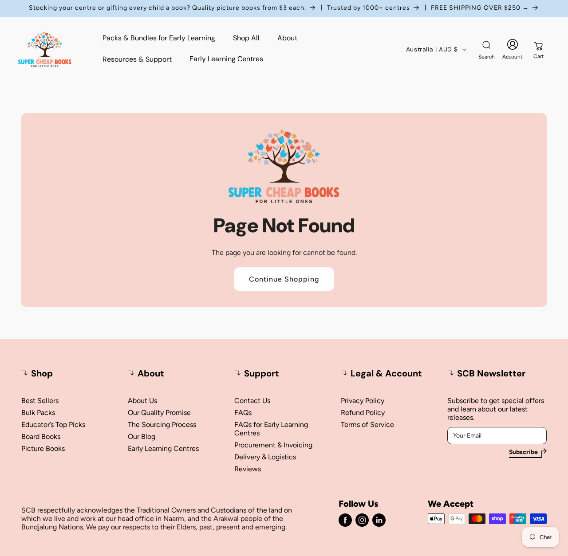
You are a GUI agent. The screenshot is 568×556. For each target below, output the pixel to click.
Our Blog (141, 436)
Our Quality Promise (159, 412)
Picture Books (43, 448)
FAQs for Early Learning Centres (271, 428)
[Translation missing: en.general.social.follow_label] (345, 520)
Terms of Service (367, 424)
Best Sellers (40, 400)
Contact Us (252, 400)
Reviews (247, 469)
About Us (142, 400)
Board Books (40, 436)
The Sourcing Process (162, 424)
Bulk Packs (38, 412)
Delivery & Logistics (265, 457)
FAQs (243, 412)
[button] (486, 49)
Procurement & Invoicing (273, 445)
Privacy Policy (362, 400)
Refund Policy (363, 412)
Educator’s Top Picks (53, 424)
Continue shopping (284, 279)
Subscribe (523, 452)
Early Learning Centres (163, 448)
